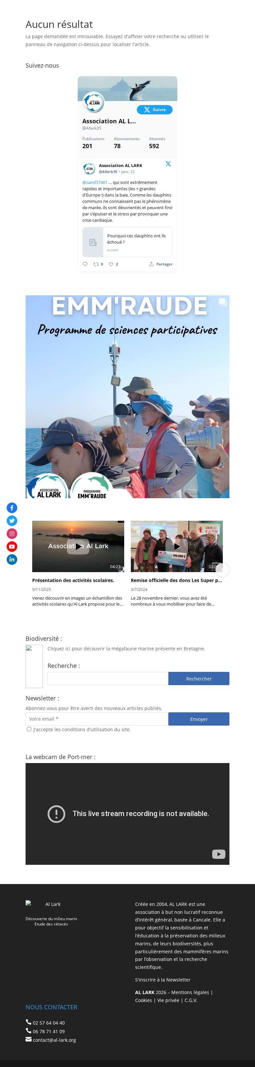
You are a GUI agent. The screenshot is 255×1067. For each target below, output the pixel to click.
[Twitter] (12, 520)
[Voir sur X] (168, 165)
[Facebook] (12, 508)
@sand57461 (95, 182)
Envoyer (199, 719)
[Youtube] (12, 546)
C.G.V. (191, 1000)
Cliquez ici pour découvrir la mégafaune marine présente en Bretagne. (126, 648)
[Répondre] (85, 264)
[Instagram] (12, 533)
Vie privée (168, 1000)
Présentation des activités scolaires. (73, 580)
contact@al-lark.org (54, 1040)
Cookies (143, 1000)
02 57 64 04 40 (49, 1023)
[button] (33, 569)
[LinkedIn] (12, 559)
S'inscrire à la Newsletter (163, 980)
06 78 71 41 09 (49, 1031)
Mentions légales (190, 992)
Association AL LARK (109, 121)
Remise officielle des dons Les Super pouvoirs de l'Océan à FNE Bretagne (177, 580)
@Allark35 (91, 128)
